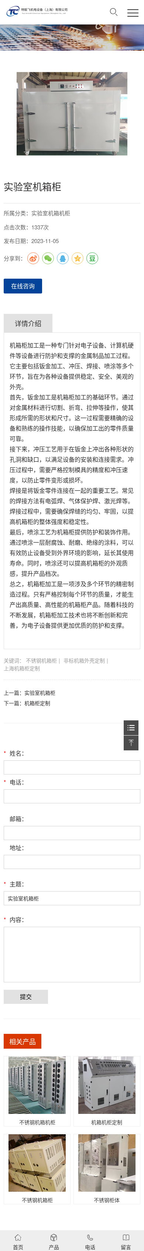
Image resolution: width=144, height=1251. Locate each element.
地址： (18, 847)
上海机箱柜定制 (22, 668)
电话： (15, 782)
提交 (26, 996)
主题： (15, 884)
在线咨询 (23, 286)
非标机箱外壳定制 (84, 660)
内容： (15, 919)
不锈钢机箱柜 (41, 660)
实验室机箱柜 (39, 692)
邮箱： (18, 818)
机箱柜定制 (37, 703)
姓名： (15, 753)
